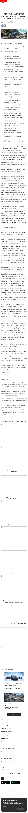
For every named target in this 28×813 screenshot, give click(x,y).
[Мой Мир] (5, 26)
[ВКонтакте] (2, 26)
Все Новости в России (14, 714)
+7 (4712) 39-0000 (14, 773)
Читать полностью (6, 808)
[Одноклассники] (4, 26)
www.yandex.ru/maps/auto (11, 395)
